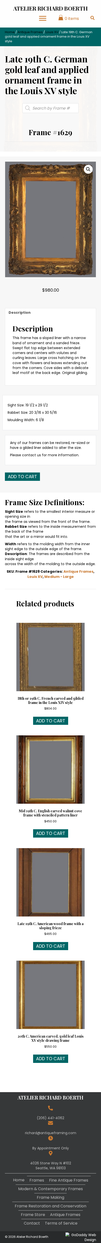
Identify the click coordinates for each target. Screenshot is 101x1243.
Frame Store (33, 1214)
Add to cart (22, 476)
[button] (88, 169)
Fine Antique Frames (68, 1180)
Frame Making (50, 1197)
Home (10, 32)
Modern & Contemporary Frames (50, 1189)
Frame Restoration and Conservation (50, 1206)
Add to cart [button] (50, 721)
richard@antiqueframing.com (50, 1132)
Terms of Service (61, 1223)
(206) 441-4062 (50, 1117)
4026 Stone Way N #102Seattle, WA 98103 (50, 1166)
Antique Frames (30, 32)
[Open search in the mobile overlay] (50, 108)
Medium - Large (59, 576)
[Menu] (42, 18)
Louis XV (52, 32)
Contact (32, 1223)
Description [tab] (20, 312)
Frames (36, 1180)
